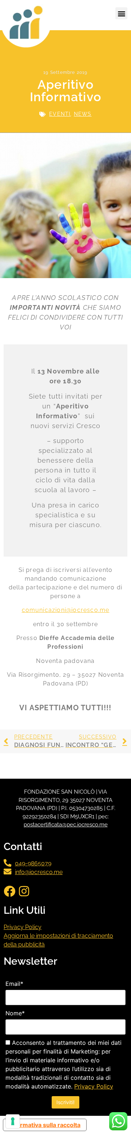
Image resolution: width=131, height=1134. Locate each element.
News (83, 114)
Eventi (59, 114)
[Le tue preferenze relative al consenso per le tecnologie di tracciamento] (13, 1121)
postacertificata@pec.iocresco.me (66, 824)
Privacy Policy (22, 927)
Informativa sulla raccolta (44, 1125)
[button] (121, 13)
